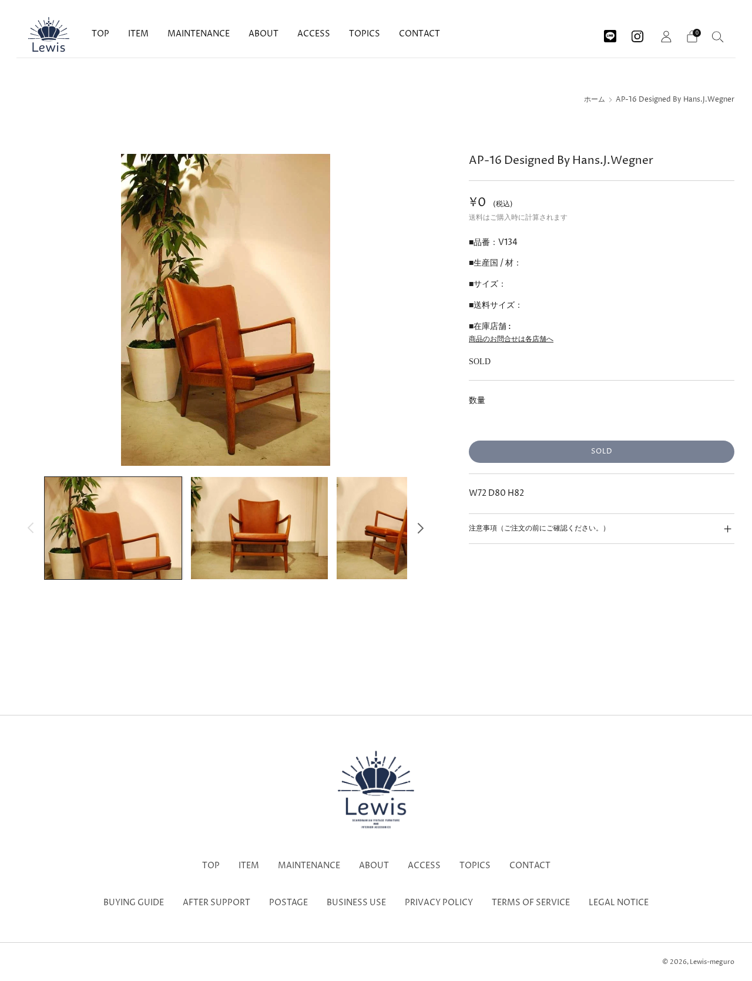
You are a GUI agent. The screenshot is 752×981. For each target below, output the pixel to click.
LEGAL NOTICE (619, 903)
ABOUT (263, 33)
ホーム (594, 100)
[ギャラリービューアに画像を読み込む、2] (259, 528)
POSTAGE (288, 903)
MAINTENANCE (198, 33)
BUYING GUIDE (133, 903)
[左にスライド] (31, 528)
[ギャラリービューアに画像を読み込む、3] (405, 528)
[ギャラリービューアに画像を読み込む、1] (113, 528)
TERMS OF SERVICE (531, 903)
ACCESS (313, 33)
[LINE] (610, 32)
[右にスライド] (420, 528)
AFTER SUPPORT (216, 903)
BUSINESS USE (356, 903)
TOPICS (364, 33)
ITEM (138, 33)
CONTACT (419, 33)
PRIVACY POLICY (439, 903)
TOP (100, 33)
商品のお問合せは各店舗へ (511, 339)
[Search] (718, 36)
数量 (477, 400)
